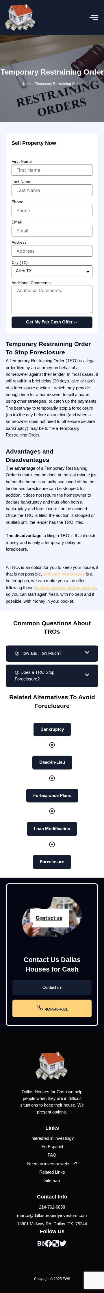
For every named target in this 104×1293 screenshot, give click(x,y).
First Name (22, 161)
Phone (17, 201)
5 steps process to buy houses (65, 587)
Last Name (21, 181)
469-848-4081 (56, 1009)
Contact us (52, 987)
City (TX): (20, 262)
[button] (93, 17)
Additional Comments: (32, 282)
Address (19, 242)
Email (17, 222)
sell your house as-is (64, 574)
